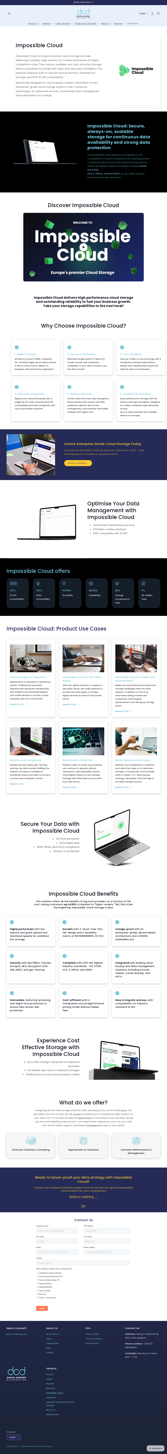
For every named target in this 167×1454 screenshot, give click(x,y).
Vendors (46, 23)
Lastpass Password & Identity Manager (60, 1404)
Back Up (105, 23)
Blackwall (50, 1388)
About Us (32, 23)
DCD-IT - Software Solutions (24, 1446)
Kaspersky (51, 1397)
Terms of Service (94, 1338)
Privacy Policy (92, 1334)
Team (49, 1338)
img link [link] (17, 347)
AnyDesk (50, 1383)
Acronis (49, 1374)
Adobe (49, 1379)
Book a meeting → (78, 463)
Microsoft (50, 1410)
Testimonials (52, 1343)
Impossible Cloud (54, 1393)
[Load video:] (83, 247)
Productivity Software (85, 23)
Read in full (16, 704)
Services (118, 23)
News (48, 1348)
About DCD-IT (53, 1334)
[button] (9, 13)
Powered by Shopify (44, 1446)
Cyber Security (62, 23)
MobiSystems (52, 1414)
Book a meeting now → (18, 1334)
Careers (50, 1352)
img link (14, 646)
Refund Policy (92, 1343)
